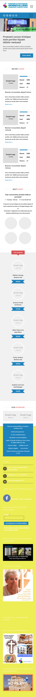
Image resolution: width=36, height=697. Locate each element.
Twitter (21, 499)
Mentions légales (13, 448)
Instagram (27, 499)
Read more (8, 104)
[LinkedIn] (13, 15)
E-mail (7, 515)
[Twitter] (4, 15)
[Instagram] (16, 15)
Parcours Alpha (12, 445)
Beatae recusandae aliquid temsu (18, 92)
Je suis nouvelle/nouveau (18, 434)
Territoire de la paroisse (17, 432)
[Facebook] (7, 15)
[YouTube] (10, 15)
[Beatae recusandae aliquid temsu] (10, 82)
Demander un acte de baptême (18, 437)
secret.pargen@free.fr (16, 480)
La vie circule (24, 448)
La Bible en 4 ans (23, 445)
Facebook (14, 499)
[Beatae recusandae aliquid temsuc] (10, 155)
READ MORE (26, 55)
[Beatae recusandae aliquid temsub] (10, 117)
